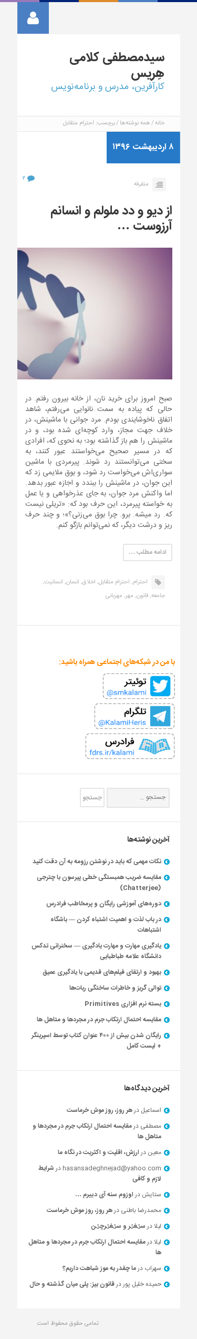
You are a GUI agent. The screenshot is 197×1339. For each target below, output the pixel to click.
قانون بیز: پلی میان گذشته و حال (72, 1284)
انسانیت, (53, 582)
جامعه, (157, 596)
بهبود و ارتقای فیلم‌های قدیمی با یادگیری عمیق (102, 972)
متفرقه (141, 184)
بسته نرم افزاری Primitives (123, 1004)
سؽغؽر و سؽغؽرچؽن (118, 1226)
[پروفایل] (33, 18)
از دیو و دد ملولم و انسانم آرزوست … (111, 219)
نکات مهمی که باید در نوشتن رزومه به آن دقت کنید (97, 861)
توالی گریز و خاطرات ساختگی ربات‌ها (115, 988)
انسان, (72, 582)
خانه (159, 123)
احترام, (139, 582)
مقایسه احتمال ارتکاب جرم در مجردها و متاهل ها (99, 1019)
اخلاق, (88, 582)
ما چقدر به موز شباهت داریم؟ (99, 1268)
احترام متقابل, (113, 582)
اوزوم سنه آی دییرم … (104, 1194)
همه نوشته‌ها (135, 123)
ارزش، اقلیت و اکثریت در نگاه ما (98, 1152)
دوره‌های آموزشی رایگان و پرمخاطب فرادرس (103, 903)
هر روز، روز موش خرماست (99, 1110)
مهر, (128, 596)
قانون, (141, 596)
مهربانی (114, 596)
